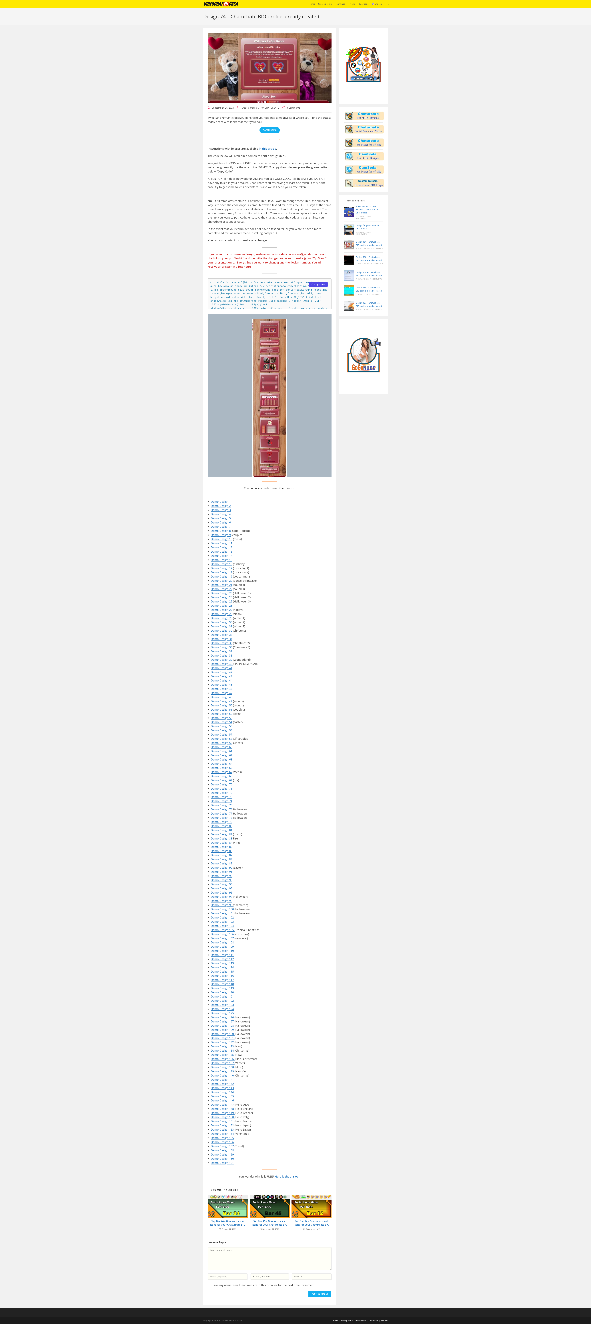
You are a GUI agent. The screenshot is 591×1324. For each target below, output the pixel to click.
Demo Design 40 (222, 664)
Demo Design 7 (221, 526)
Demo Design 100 (223, 909)
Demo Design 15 (221, 560)
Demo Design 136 (223, 1059)
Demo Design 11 (221, 543)
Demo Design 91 (221, 872)
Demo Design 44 (221, 680)
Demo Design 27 (221, 610)
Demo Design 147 (223, 1104)
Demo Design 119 (222, 988)
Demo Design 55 (221, 726)
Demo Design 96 (221, 892)
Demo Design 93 (221, 880)
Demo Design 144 (222, 1092)
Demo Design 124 (222, 1009)
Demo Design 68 (221, 776)
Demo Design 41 (221, 668)
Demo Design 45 (221, 684)
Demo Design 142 (222, 1084)
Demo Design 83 (222, 838)
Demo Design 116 (222, 975)
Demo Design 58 (221, 738)
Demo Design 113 (222, 963)
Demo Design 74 (221, 801)
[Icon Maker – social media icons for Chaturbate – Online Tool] (364, 129)
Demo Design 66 (221, 768)
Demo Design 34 (221, 639)
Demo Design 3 (221, 510)
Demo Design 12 (221, 547)
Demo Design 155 (222, 1138)
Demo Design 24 (221, 597)
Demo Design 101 (223, 913)
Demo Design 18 (221, 572)
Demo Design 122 (222, 1000)
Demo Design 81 (221, 830)
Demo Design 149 (223, 1113)
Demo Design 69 (221, 780)
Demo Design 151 (223, 1121)
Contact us (373, 1320)
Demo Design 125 (222, 1013)
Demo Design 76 (222, 809)
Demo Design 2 (221, 506)
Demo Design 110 (222, 951)
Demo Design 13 (221, 551)
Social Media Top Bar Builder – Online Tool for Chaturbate (367, 209)
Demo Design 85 (221, 847)
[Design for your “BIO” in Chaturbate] (349, 229)
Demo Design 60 (221, 747)
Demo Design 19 (221, 576)
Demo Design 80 (221, 826)
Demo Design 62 (221, 755)
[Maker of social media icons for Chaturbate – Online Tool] (364, 142)
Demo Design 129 (223, 1030)
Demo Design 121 (222, 996)
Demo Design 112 (222, 959)
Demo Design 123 (222, 1005)
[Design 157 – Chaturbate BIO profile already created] (349, 306)
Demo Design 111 (222, 955)
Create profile (249, 107)
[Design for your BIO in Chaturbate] (364, 116)
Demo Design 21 (221, 585)
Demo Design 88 (221, 859)
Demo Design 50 (221, 705)
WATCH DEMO (270, 130)
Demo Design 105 (223, 930)
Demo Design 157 (223, 1146)
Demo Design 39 (221, 659)
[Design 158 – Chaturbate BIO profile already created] (349, 290)
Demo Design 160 (222, 1158)
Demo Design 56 (221, 730)
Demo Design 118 (222, 984)
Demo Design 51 (221, 709)
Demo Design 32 (221, 630)
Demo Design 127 (223, 1021)
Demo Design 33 (221, 635)
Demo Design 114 (222, 967)
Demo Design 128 (223, 1025)
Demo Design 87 (221, 855)
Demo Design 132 (223, 1042)
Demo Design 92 (221, 876)
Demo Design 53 (221, 718)
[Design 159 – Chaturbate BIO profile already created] (349, 275)
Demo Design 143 (222, 1088)
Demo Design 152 (223, 1125)
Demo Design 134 (223, 1050)
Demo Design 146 (222, 1100)
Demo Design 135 (223, 1054)
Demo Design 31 (221, 626)
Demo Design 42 (221, 672)
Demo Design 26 (221, 605)
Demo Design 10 (221, 539)
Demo (215, 535)
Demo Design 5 (221, 518)
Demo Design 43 (221, 676)
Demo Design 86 (221, 851)
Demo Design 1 (221, 501)
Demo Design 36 (221, 647)
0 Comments (293, 107)
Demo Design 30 (221, 622)
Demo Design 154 (223, 1133)
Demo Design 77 (222, 813)
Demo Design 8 (221, 531)
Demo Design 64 (221, 763)
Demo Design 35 (221, 643)
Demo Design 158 (222, 1150)
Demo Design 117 (222, 980)
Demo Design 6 (221, 522)
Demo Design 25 (221, 601)
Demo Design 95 (221, 888)
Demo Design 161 (222, 1163)
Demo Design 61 (221, 751)
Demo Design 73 (221, 797)
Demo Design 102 (222, 917)
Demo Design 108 (222, 942)
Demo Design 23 (221, 593)
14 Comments (361, 234)
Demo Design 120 (222, 992)
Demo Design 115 (222, 971)
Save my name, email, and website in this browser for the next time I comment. (264, 1285)
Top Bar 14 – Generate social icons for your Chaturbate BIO (311, 1222)
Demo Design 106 (223, 934)
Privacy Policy (347, 1320)
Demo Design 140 (223, 1075)
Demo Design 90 (222, 867)
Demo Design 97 (222, 896)
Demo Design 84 (222, 842)
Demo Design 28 (221, 614)
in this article (267, 148)
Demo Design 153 (223, 1129)
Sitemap (384, 1320)
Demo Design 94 (221, 884)
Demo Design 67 (221, 772)
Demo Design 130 (223, 1034)
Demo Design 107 (223, 938)
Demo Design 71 (221, 788)
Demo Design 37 (221, 651)
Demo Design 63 (221, 759)
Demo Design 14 (221, 556)
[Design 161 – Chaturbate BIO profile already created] (349, 245)
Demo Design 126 (223, 1017)
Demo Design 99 (222, 905)
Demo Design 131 (223, 1038)
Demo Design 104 (222, 926)
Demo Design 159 (222, 1154)
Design (224, 535)
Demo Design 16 (221, 564)
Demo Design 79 (221, 822)
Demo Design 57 (221, 734)
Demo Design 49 (221, 701)
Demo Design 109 (222, 946)
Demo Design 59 (221, 743)
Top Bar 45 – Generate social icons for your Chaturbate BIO (269, 1222)
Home (335, 1320)
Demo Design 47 (221, 693)
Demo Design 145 (222, 1096)
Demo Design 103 (222, 921)
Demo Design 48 (221, 697)
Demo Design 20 (221, 580)
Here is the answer (287, 1176)
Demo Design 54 (221, 722)
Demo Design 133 (223, 1046)
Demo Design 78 (222, 817)
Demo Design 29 (221, 618)
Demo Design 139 (223, 1071)
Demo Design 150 (223, 1117)
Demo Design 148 (223, 1109)
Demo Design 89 (221, 863)
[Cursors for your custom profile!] (364, 183)
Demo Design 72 (221, 793)
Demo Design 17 (221, 568)
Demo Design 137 (223, 1063)
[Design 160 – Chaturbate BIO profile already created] (349, 260)
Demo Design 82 (222, 834)
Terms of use (360, 1320)
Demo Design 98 (221, 901)
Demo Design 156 (222, 1142)
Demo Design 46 (221, 689)
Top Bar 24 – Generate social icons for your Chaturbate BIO (227, 1222)
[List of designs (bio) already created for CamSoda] (364, 156)
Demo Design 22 (221, 589)
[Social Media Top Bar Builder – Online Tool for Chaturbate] (349, 212)
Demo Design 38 (221, 655)
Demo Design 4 (221, 514)
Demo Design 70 (221, 784)
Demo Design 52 (221, 714)
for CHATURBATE (270, 107)
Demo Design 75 (221, 805)
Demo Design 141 (222, 1079)
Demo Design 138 (223, 1067)
